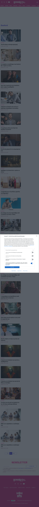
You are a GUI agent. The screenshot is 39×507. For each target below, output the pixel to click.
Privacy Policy (25, 270)
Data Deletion (14, 270)
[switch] (32, 252)
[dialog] (19, 253)
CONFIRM (12, 267)
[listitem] (19, 250)
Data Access (19, 270)
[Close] (37, 236)
